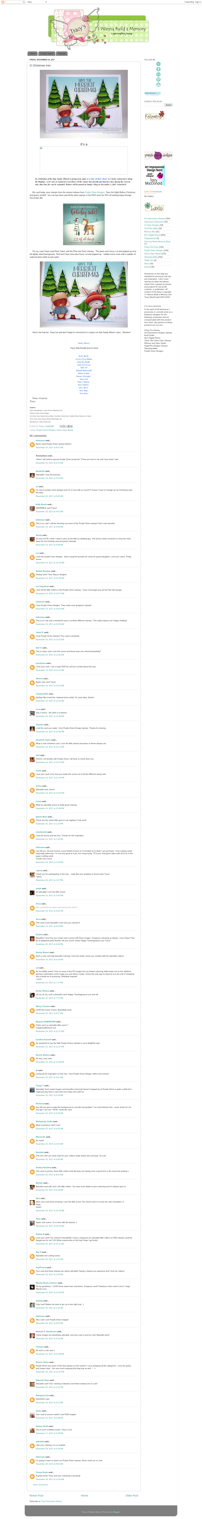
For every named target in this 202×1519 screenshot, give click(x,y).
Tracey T (40, 1086)
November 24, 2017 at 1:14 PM (49, 824)
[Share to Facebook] (68, 426)
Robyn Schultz (84, 373)
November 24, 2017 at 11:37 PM (50, 1047)
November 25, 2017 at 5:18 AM (49, 1095)
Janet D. (40, 632)
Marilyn (39, 1183)
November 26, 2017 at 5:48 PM (49, 1418)
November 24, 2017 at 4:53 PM (49, 926)
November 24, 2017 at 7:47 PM (49, 998)
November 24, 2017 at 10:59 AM (50, 624)
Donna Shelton (43, 1055)
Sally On (83, 367)
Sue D (38, 1252)
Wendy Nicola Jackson (46, 1283)
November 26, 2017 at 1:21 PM (49, 1387)
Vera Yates (84, 393)
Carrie (38, 771)
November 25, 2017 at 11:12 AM (50, 1244)
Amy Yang (83, 390)
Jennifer (40, 725)
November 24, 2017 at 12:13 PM (50, 762)
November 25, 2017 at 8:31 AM (49, 1175)
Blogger (116, 1512)
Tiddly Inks (148, 260)
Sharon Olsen (42, 1362)
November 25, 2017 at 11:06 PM (50, 1292)
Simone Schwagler (84, 376)
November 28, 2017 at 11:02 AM (50, 1479)
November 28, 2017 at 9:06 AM (49, 1464)
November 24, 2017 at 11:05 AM (50, 655)
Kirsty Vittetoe (42, 991)
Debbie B (40, 1234)
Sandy (39, 535)
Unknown (40, 440)
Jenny (39, 786)
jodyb (38, 888)
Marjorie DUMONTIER (46, 1022)
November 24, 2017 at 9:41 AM (49, 512)
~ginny (39, 870)
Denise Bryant (42, 952)
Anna (38, 904)
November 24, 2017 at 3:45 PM (49, 895)
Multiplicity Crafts (44, 1121)
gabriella (40, 1442)
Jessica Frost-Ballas (84, 359)
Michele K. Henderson (46, 1332)
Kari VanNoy (83, 384)
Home (33, 53)
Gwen (38, 1411)
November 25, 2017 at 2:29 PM (49, 1274)
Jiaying (39, 1301)
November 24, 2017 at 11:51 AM (50, 686)
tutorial (147, 267)
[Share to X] (66, 426)
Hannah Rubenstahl (84, 370)
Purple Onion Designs (95, 192)
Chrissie (40, 1347)
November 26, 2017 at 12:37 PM (50, 1372)
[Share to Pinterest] (71, 426)
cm (37, 968)
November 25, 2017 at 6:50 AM (49, 1159)
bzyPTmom (41, 1267)
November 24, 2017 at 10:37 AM (50, 593)
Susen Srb (84, 379)
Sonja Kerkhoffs (84, 361)
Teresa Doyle (42, 1472)
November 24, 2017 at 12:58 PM (50, 808)
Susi (38, 1198)
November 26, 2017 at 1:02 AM (49, 1308)
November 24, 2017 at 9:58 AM (49, 545)
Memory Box (149, 232)
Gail (38, 755)
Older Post (132, 1495)
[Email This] (61, 426)
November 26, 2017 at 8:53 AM (49, 1323)
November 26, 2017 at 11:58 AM (50, 1354)
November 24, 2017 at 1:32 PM (49, 839)
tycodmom (41, 663)
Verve (146, 264)
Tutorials (62, 53)
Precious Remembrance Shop (157, 242)
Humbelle (40, 471)
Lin (37, 553)
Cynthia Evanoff (43, 1040)
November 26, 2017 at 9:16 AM (49, 1339)
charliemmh (41, 832)
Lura (38, 709)
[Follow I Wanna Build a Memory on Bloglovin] (152, 95)
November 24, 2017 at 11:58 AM (50, 716)
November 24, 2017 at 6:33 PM (49, 960)
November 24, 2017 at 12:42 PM (50, 778)
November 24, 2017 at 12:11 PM (50, 747)
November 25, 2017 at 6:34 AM (49, 1144)
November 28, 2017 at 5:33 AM (49, 1449)
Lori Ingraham (42, 586)
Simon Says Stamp (65, 430)
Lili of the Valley (151, 228)
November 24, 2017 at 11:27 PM (50, 1031)
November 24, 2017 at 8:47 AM (49, 447)
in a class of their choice (96, 178)
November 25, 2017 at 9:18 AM (49, 1190)
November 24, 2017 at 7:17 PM (49, 983)
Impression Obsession (154, 222)
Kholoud (40, 1104)
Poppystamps (150, 238)
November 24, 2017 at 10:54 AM (50, 609)
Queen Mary (41, 817)
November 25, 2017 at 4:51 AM (49, 1077)
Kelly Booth (84, 356)
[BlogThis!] (63, 426)
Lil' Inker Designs (151, 225)
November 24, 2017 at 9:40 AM (49, 496)
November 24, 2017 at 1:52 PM (49, 862)
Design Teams (46, 53)
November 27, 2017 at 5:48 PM (49, 1433)
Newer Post (36, 1495)
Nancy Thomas (84, 381)
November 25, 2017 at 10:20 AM (50, 1226)
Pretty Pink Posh (151, 247)
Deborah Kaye (42, 1380)
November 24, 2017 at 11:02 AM (50, 640)
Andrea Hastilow (43, 1168)
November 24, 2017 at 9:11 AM (49, 463)
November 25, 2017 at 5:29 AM (49, 1113)
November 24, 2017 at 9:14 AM (49, 478)
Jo (37, 487)
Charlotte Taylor (43, 740)
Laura (38, 801)
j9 (37, 1070)
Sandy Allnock (84, 343)
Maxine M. (40, 1137)
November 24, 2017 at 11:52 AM (50, 701)
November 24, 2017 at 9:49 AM (49, 527)
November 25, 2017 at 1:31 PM (49, 1259)
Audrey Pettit (42, 1426)
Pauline (39, 935)
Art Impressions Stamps (154, 218)
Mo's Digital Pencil (152, 235)
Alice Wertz (84, 387)
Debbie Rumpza (43, 571)
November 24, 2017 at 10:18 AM (50, 578)
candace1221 (42, 694)
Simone (39, 679)
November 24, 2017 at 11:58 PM (50, 1062)
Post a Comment (40, 1485)
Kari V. (39, 648)
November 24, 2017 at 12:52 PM (50, 793)
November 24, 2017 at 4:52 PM (49, 911)
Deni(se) (40, 1152)
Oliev (38, 1219)
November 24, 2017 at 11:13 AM (50, 670)
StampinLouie (42, 1395)
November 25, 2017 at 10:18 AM (50, 1211)
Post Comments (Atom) (51, 1501)
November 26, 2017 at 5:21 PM (49, 1403)
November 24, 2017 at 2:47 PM (49, 880)
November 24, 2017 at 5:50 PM (49, 944)
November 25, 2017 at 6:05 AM (49, 1129)
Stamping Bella (150, 257)
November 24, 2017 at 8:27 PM (49, 1013)
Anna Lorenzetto (84, 364)
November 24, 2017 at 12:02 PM (50, 732)
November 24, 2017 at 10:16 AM (50, 563)
